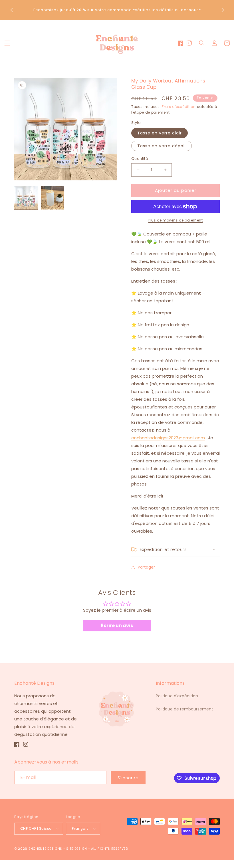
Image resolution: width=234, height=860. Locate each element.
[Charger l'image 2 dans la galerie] (52, 198)
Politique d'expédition (177, 696)
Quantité (139, 158)
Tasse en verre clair (159, 133)
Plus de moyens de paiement (175, 220)
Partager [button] (146, 567)
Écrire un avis (117, 625)
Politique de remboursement (184, 709)
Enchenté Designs (46, 848)
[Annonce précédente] (11, 10)
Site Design (76, 848)
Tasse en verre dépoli (161, 146)
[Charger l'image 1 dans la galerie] (26, 198)
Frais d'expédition (179, 106)
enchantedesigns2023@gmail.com (168, 438)
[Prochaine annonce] (222, 10)
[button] (7, 43)
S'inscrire (128, 778)
